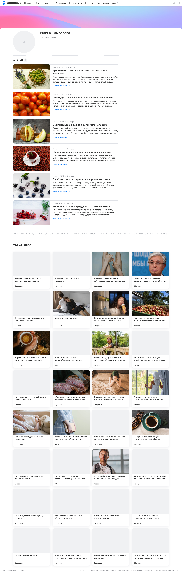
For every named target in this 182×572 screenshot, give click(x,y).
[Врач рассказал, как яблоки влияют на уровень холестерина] (150, 309)
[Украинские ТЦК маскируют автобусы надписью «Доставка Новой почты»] (150, 349)
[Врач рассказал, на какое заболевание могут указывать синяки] (110, 270)
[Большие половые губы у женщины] (71, 270)
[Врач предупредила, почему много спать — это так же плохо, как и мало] (71, 547)
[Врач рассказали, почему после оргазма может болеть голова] (110, 388)
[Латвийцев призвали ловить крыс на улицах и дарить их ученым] (150, 547)
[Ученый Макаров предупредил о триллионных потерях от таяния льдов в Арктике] (150, 467)
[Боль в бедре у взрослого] (31, 547)
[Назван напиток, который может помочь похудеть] (31, 388)
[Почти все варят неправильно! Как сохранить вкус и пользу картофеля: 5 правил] (110, 428)
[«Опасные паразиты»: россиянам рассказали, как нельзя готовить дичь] (71, 388)
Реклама (21, 570)
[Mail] (3, 3)
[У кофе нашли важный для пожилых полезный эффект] (150, 428)
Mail (3, 570)
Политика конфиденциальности (166, 570)
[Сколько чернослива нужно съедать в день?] (110, 507)
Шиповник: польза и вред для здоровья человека (82, 152)
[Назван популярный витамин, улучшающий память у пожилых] (110, 349)
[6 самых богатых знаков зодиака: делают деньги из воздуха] (110, 467)
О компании (11, 570)
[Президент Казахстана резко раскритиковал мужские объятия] (150, 270)
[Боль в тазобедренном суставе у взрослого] (110, 547)
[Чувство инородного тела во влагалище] (31, 428)
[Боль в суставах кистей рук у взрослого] (31, 507)
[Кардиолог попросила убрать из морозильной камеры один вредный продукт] (110, 309)
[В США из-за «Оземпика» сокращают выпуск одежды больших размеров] (150, 507)
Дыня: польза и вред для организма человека (80, 125)
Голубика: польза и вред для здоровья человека (81, 179)
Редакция (83, 570)
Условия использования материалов (102, 570)
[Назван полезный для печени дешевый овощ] (31, 467)
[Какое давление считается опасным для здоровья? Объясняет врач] (31, 270)
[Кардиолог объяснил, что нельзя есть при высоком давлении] (31, 349)
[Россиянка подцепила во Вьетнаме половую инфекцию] (150, 388)
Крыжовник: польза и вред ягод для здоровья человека (80, 72)
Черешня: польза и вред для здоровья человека (81, 206)
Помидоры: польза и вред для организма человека (83, 97)
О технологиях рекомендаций (142, 570)
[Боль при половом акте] (71, 309)
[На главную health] (13, 3)
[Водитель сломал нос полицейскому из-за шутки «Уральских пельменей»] (71, 349)
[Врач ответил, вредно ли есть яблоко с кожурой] (71, 507)
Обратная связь (123, 570)
